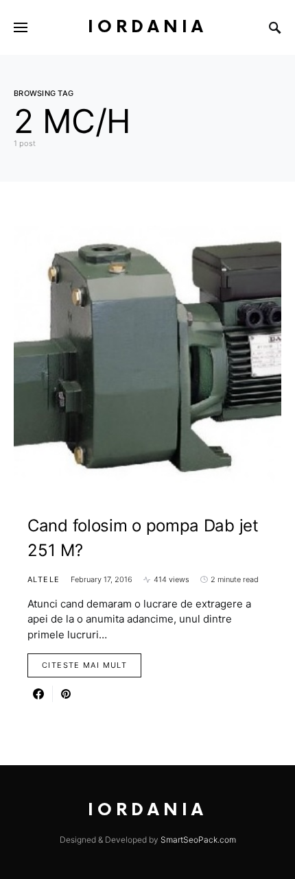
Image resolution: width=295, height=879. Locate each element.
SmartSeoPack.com (198, 839)
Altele (43, 579)
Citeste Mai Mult (84, 665)
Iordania (147, 27)
